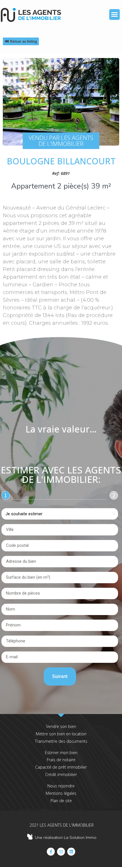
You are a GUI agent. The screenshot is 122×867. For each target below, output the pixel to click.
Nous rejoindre (61, 786)
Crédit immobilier (61, 774)
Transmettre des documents (61, 741)
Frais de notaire (61, 759)
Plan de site (61, 800)
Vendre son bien (61, 726)
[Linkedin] (71, 852)
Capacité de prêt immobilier (61, 767)
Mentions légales (61, 793)
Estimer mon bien (61, 752)
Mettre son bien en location (61, 733)
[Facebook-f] (51, 852)
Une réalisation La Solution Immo (65, 837)
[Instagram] (61, 852)
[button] (114, 14)
